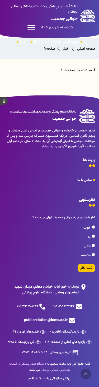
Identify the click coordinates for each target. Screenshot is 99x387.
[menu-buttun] (33, 27)
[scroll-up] (86, 374)
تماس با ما (84, 180)
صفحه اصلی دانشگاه (65, 41)
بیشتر (45, 146)
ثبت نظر (86, 268)
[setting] (4, 101)
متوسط (86, 255)
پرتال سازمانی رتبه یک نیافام (49, 378)
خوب (87, 228)
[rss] (41, 41)
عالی (88, 246)
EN (35, 41)
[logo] (49, 13)
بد (90, 237)
